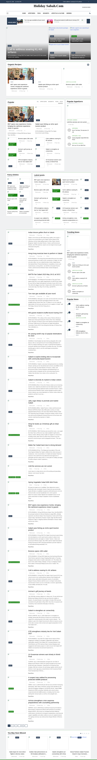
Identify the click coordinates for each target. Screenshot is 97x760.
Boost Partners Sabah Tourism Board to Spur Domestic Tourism (79, 754)
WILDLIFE (57, 218)
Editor (30, 468)
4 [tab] (86, 733)
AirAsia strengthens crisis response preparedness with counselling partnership (70, 220)
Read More (31, 249)
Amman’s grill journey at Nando (39, 591)
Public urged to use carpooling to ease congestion (77, 41)
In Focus (74, 36)
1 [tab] (80, 733)
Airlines (86, 218)
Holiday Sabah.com (48, 6)
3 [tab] (84, 733)
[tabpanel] (17, 746)
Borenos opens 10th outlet (74, 84)
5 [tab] (88, 733)
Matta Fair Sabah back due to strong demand (44, 445)
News (9, 45)
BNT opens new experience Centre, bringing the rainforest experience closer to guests (60, 1)
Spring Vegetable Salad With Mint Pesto (43, 482)
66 (22, 725)
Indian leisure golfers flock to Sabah (41, 232)
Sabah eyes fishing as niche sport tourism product (24, 187)
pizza (39, 13)
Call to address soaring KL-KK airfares (23, 200)
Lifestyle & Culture (57, 13)
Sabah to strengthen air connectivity (41, 610)
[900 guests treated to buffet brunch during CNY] (30, 22)
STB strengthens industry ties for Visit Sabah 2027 (82, 324)
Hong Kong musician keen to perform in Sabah (45, 253)
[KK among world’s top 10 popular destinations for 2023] (65, 22)
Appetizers (31, 13)
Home (24, 13)
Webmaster (14, 91)
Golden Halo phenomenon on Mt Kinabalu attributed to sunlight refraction (38, 754)
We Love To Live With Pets (78, 145)
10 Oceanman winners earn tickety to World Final (82, 333)
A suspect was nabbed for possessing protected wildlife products (42, 220)
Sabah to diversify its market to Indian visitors (44, 380)
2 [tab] (82, 733)
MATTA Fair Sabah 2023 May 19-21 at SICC (44, 274)
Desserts (46, 13)
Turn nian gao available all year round (42, 294)
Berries (69, 13)
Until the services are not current (77, 122)
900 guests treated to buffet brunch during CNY (47, 20)
